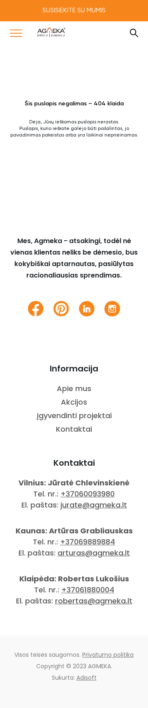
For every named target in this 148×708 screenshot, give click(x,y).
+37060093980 (87, 494)
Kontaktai (74, 429)
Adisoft (86, 678)
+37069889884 (87, 542)
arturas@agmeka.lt (94, 553)
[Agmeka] (51, 32)
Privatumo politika (108, 655)
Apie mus (74, 388)
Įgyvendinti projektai (74, 415)
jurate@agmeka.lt (93, 505)
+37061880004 (87, 590)
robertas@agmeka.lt (93, 601)
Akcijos (74, 402)
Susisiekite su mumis (74, 10)
